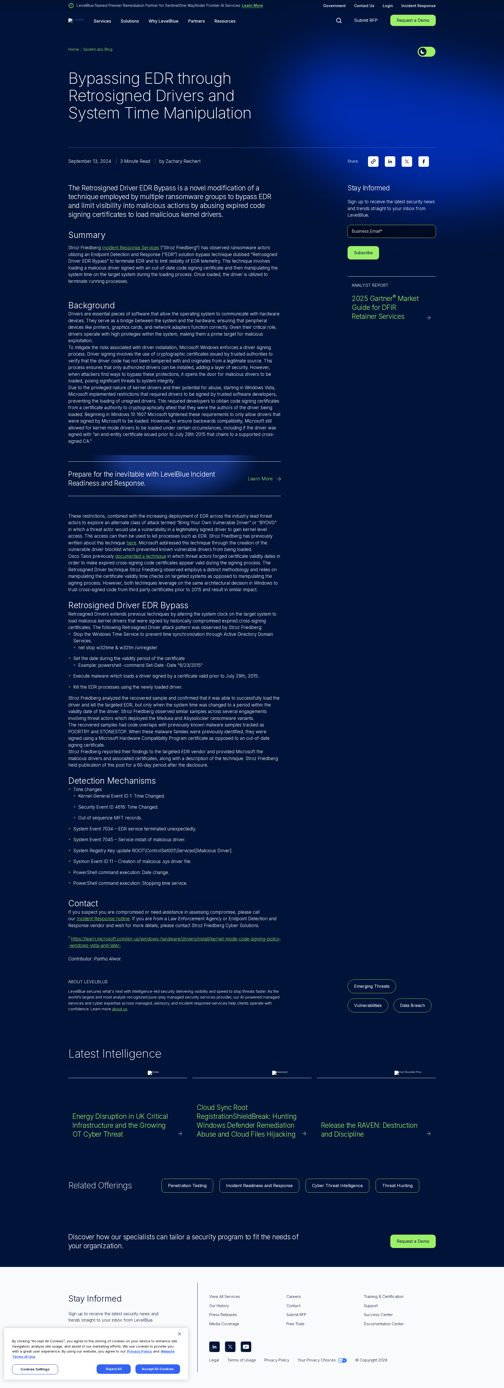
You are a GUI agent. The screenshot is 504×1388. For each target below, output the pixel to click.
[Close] (179, 1334)
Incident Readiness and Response (259, 1185)
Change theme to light (426, 51)
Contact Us (364, 5)
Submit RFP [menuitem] (296, 1314)
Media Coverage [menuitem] (224, 1323)
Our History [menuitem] (219, 1305)
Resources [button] (224, 21)
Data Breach (412, 1005)
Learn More (252, 5)
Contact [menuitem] (293, 1305)
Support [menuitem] (371, 1305)
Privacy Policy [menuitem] (276, 1360)
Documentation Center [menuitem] (384, 1323)
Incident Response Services (130, 247)
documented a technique (140, 556)
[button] (339, 20)
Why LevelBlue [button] (163, 21)
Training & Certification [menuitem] (383, 1296)
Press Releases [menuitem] (223, 1314)
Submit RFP (366, 20)
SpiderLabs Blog (97, 49)
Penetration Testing (187, 1185)
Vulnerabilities (368, 1005)
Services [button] (102, 21)
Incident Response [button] (418, 5)
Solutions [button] (130, 21)
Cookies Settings (35, 1369)
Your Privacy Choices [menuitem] (317, 1360)
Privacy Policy (139, 1351)
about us (119, 1008)
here (131, 542)
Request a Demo (413, 20)
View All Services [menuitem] (224, 1296)
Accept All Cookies (158, 1369)
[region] (96, 1354)
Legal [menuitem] (214, 1360)
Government (334, 5)
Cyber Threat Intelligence (337, 1185)
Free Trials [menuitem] (295, 1323)
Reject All (114, 1369)
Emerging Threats (372, 986)
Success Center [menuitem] (378, 1314)
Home (73, 49)
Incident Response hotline (103, 918)
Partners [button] (196, 21)
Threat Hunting (397, 1185)
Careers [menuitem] (293, 1296)
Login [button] (388, 5)
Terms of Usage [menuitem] (241, 1360)
